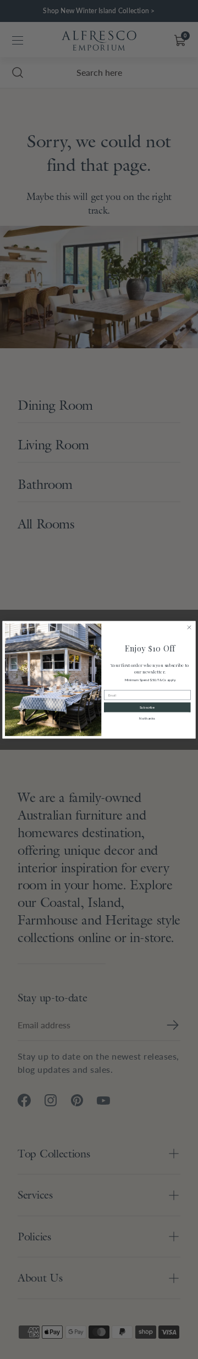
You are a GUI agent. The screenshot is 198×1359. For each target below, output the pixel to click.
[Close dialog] (189, 627)
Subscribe (147, 707)
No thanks (147, 718)
